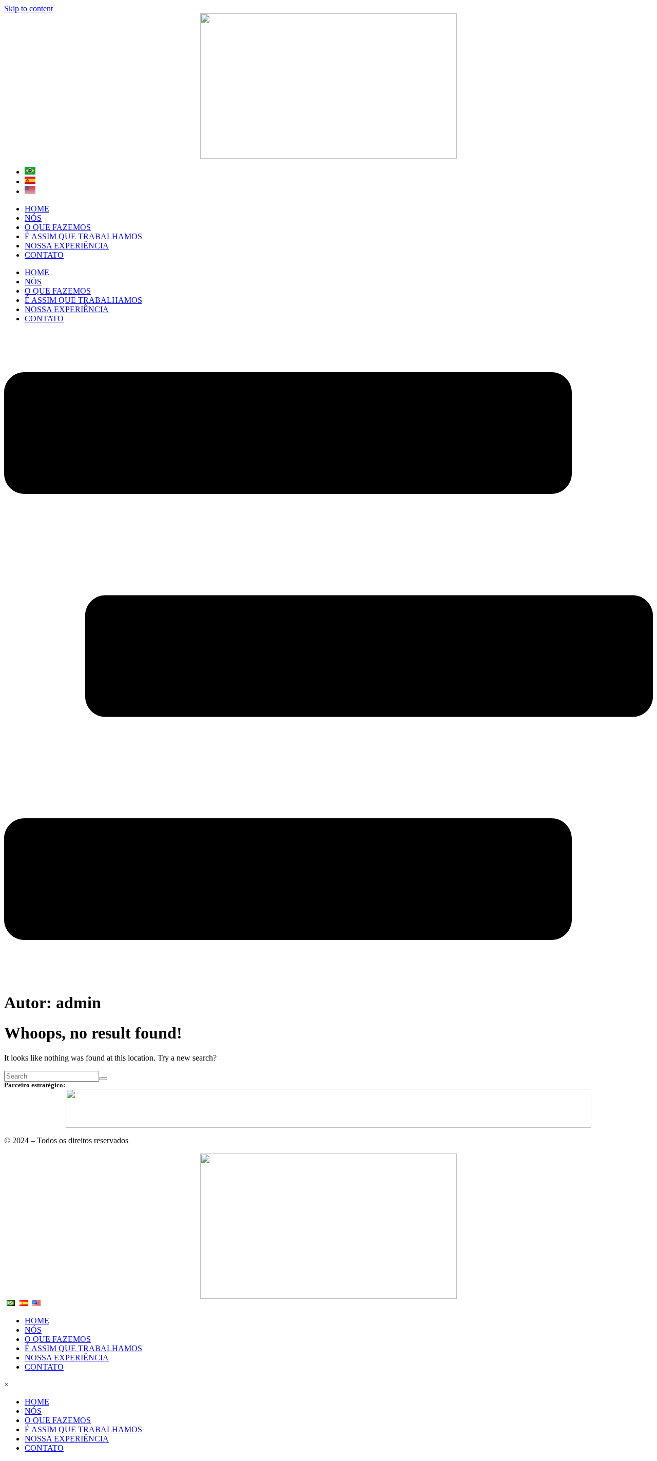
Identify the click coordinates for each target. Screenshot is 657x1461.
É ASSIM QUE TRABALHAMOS (83, 236)
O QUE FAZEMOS (58, 227)
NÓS (33, 218)
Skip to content (28, 8)
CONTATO (44, 255)
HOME (37, 208)
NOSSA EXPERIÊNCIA (67, 245)
